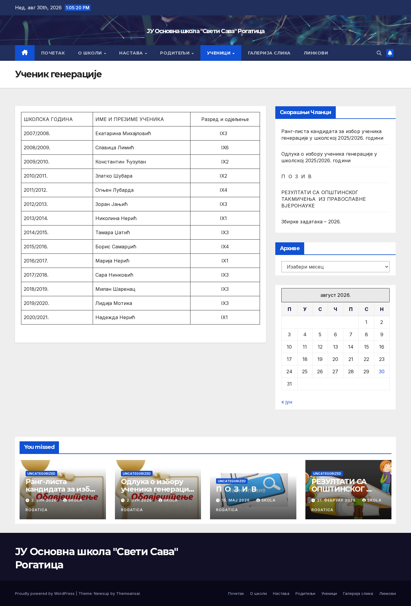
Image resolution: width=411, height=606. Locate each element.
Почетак (53, 53)
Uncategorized (41, 473)
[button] (379, 53)
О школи (90, 53)
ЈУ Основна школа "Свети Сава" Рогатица (205, 31)
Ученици (219, 53)
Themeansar (128, 593)
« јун (286, 402)
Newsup (101, 593)
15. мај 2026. (237, 500)
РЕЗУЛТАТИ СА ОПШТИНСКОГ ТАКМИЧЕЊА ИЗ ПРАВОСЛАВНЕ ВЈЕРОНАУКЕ (323, 199)
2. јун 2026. (45, 500)
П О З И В (296, 176)
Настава (131, 53)
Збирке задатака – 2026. (311, 222)
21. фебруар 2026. (337, 500)
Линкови (316, 53)
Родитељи (175, 53)
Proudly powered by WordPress (45, 593)
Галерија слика (269, 53)
